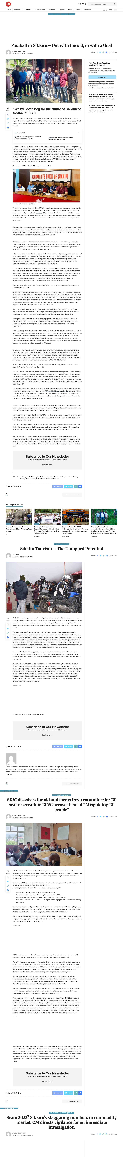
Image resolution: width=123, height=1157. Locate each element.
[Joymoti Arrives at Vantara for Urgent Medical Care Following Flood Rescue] (19, 517)
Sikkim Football (30, 479)
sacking (39, 213)
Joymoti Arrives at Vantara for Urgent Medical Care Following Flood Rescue (19, 529)
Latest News (54, 1112)
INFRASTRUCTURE (54, 14)
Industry (57, 544)
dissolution (44, 161)
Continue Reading (9, 791)
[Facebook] (78, 4)
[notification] (107, 10)
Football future (31, 477)
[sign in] (104, 10)
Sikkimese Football (52, 479)
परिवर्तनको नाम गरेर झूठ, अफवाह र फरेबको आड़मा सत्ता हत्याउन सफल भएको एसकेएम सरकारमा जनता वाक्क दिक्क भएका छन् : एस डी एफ (101, 83)
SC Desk (9, 534)
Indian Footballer (58, 477)
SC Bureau (66, 536)
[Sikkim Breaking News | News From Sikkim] (8, 4)
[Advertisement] (61, 29)
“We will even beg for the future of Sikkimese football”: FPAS (28, 138)
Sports (72, 14)
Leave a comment (73, 495)
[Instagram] (85, 4)
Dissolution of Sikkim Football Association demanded (61, 138)
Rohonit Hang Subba (19, 51)
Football (22, 477)
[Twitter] (80, 4)
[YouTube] (83, 4)
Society (70, 1112)
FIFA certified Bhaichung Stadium (57, 391)
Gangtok (49, 477)
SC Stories (64, 14)
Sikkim (22, 479)
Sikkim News (40, 479)
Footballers (41, 477)
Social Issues (65, 795)
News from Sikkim (71, 477)
